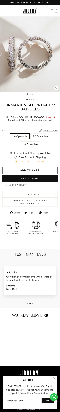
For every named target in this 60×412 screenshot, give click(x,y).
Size (30, 130)
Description (30, 194)
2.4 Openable (19, 136)
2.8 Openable (30, 144)
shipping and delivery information (30, 202)
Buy (18, 358)
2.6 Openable (40, 136)
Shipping (25, 120)
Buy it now (30, 178)
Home (29, 99)
